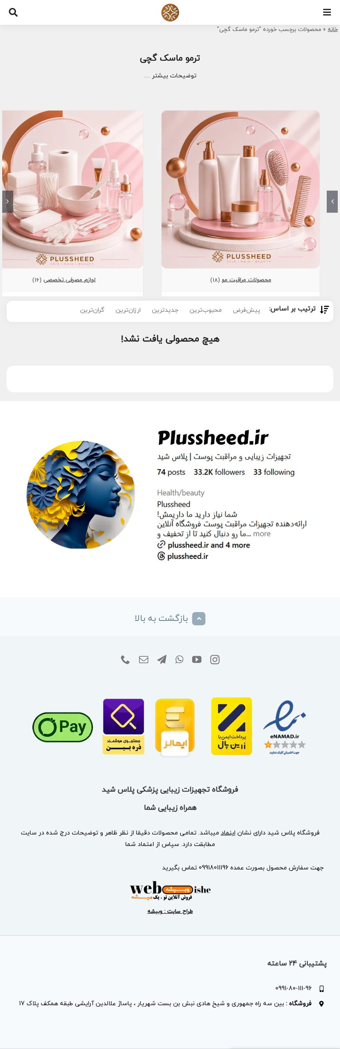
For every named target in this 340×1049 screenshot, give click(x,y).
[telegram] (161, 659)
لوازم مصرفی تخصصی (69, 280)
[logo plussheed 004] (170, 6)
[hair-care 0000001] (241, 114)
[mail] (143, 659)
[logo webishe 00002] (170, 883)
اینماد (228, 833)
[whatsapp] (179, 659)
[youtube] (196, 659)
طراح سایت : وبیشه (170, 911)
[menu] (327, 12)
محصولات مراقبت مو (246, 280)
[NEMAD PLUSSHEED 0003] (170, 685)
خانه (333, 30)
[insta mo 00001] (170, 418)
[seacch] (13, 12)
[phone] (125, 659)
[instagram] (215, 659)
